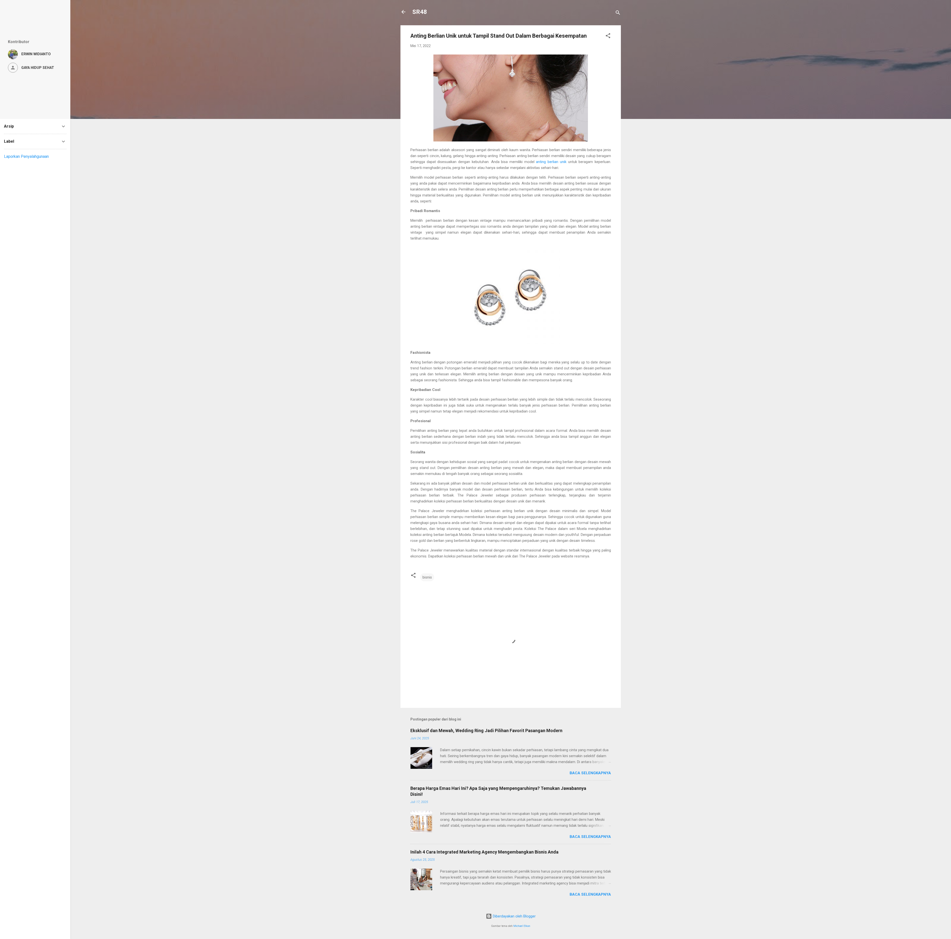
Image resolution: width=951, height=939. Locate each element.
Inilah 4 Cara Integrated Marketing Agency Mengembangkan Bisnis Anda (484, 852)
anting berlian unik (551, 162)
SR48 (419, 11)
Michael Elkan (521, 926)
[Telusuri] (618, 13)
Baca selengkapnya (590, 773)
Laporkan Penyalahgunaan (26, 156)
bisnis (427, 577)
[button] (608, 36)
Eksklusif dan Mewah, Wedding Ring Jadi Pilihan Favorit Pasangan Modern (486, 730)
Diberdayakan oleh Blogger (514, 916)
